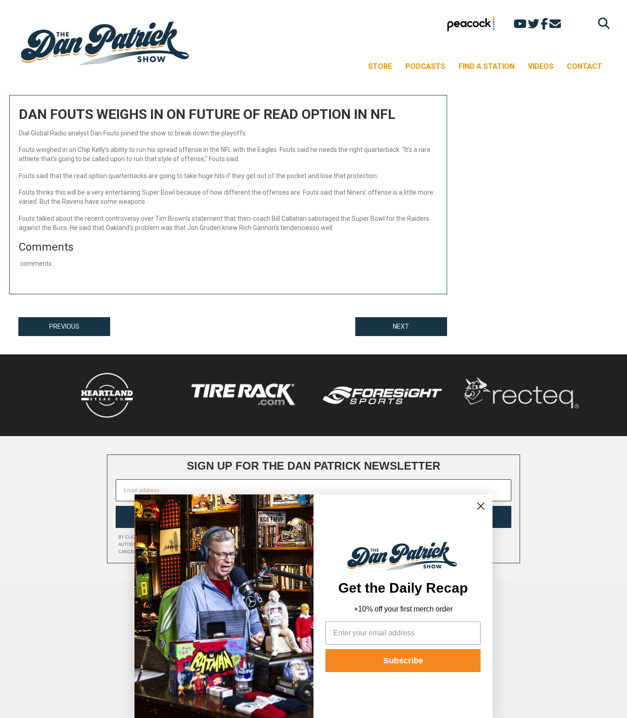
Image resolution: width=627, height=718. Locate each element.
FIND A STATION (487, 66)
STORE (380, 66)
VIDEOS (541, 66)
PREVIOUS (64, 326)
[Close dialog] (481, 506)
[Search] (601, 23)
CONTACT (584, 66)
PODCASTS (425, 66)
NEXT (401, 326)
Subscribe (403, 660)
